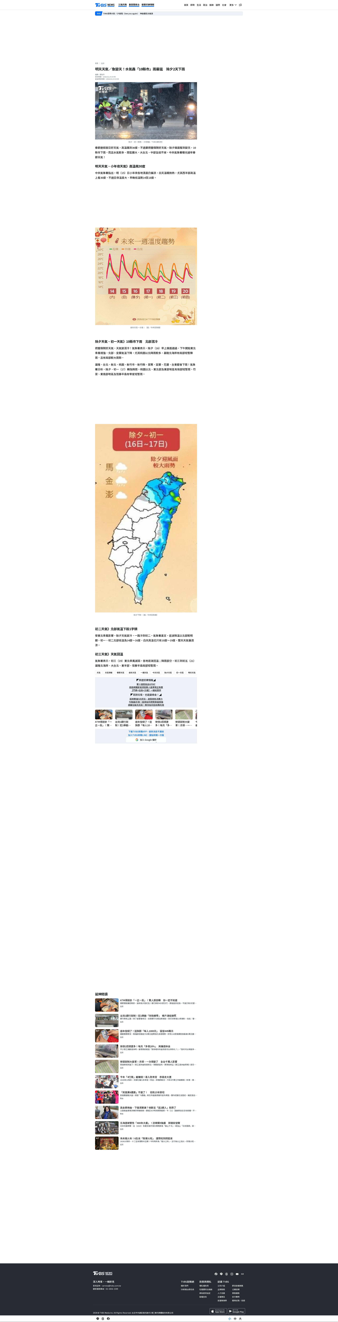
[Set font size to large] (240, 1318)
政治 (205, 4)
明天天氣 (192, 672)
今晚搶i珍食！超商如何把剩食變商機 (146, 701)
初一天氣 (180, 672)
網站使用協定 (204, 1293)
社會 (224, 4)
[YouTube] (237, 1274)
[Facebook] (216, 1274)
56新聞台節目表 (187, 1289)
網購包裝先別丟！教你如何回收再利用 (146, 705)
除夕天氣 (168, 672)
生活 (199, 4)
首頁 (186, 4)
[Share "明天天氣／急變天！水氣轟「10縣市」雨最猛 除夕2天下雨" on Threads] (103, 1318)
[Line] (221, 1274)
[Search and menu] (240, 5)
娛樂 (211, 4)
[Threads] (226, 1274)
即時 (192, 4)
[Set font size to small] (229, 1318)
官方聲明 (236, 1296)
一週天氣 (144, 672)
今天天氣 (156, 672)
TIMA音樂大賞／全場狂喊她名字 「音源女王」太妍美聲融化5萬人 (130, 13)
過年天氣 (132, 672)
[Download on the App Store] (218, 1311)
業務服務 (236, 1293)
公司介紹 (221, 1285)
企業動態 (221, 1289)
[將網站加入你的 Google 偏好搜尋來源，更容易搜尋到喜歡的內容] (146, 739)
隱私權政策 (204, 1285)
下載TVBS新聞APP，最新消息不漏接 (146, 731)
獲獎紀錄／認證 (238, 1300)
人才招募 (221, 1293)
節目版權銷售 (237, 1285)
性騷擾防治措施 (205, 1289)
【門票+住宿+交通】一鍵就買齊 (146, 690)
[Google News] (242, 1274)
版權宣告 (203, 1296)
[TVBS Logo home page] (105, 5)
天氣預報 (108, 672)
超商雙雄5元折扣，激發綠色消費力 (146, 698)
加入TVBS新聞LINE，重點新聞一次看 (146, 735)
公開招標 (236, 1289)
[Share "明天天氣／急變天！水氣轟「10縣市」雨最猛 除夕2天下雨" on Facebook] (108, 1318)
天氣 (98, 672)
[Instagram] (231, 1274)
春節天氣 (120, 672)
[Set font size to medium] (235, 1318)
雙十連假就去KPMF (146, 684)
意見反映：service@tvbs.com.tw (107, 1285)
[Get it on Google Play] (236, 1311)
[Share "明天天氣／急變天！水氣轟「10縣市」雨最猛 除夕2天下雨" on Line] (97, 1318)
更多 (232, 4)
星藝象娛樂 (222, 1300)
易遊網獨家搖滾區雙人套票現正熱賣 (146, 687)
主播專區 (221, 1296)
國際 (218, 4)
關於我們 (184, 1285)
